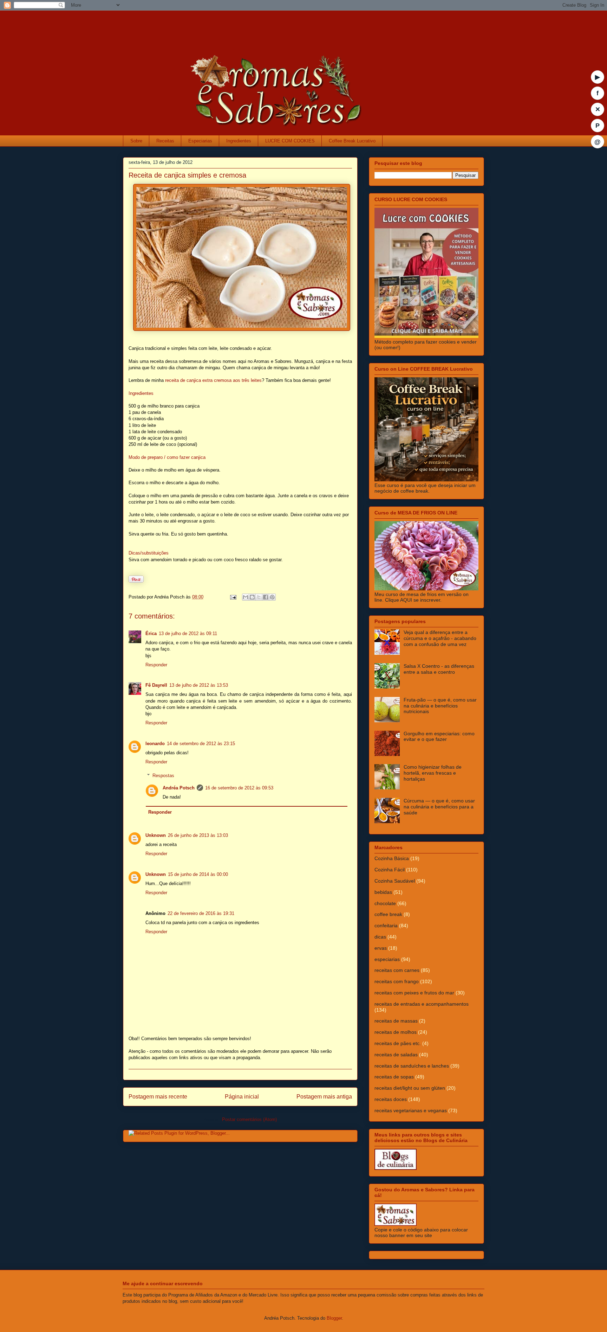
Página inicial (242, 1097)
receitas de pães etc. (397, 1043)
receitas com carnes (396, 970)
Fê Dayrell (156, 685)
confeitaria (386, 925)
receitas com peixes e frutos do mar (414, 992)
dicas (380, 937)
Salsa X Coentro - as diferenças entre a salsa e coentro (439, 669)
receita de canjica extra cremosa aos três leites (213, 380)
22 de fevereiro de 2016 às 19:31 (201, 913)
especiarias (387, 959)
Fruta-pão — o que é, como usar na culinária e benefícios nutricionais (440, 706)
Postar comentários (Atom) (249, 1119)
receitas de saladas (396, 1054)
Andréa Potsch (179, 787)
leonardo (155, 743)
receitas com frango (396, 981)
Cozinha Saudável (394, 881)
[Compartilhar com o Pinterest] (272, 597)
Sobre (136, 140)
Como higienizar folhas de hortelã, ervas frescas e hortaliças (433, 773)
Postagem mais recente (158, 1097)
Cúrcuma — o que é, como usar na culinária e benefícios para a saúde (439, 806)
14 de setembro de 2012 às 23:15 (201, 743)
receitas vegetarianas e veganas (410, 1110)
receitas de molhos (395, 1032)
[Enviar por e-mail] (245, 597)
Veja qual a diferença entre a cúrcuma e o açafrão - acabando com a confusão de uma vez (440, 638)
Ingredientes (238, 140)
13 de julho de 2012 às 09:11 (188, 633)
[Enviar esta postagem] (233, 597)
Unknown (155, 835)
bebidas (383, 892)
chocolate (385, 903)
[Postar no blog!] (252, 597)
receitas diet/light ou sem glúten (409, 1088)
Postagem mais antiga (324, 1097)
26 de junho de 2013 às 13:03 (198, 835)
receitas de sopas (394, 1077)
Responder (156, 664)
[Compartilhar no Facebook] (265, 597)
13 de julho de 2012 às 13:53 (198, 685)
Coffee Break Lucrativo (352, 140)
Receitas (165, 140)
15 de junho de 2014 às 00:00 (198, 874)
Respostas (163, 775)
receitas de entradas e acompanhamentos (421, 1004)
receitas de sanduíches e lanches (411, 1066)
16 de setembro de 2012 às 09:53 (239, 787)
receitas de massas (396, 1021)
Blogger (334, 1318)
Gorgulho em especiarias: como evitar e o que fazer (439, 736)
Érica (151, 633)
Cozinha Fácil (389, 869)
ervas (380, 948)
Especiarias (200, 140)
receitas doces (390, 1099)
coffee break (388, 914)
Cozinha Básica (391, 858)
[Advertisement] (261, 26)
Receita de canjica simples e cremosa (187, 175)
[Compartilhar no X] (258, 597)
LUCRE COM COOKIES (290, 140)
